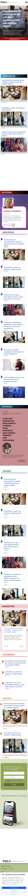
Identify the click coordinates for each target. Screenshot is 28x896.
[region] (14, 884)
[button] (1, 22)
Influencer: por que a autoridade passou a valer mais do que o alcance (13, 134)
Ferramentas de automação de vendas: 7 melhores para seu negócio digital (13, 82)
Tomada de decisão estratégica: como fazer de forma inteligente (14, 352)
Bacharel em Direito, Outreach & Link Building (12, 414)
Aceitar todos (14, 887)
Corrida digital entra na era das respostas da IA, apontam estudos (14, 379)
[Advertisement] (14, 60)
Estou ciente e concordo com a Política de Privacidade (13, 781)
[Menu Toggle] (26, 2)
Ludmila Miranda (12, 211)
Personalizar (14, 890)
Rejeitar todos (14, 893)
